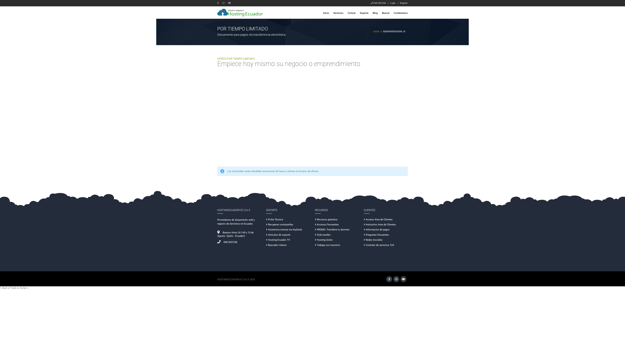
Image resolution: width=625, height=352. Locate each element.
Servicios (338, 13)
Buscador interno (277, 245)
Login (392, 3)
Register (404, 3)
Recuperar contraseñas (280, 224)
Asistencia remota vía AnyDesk (285, 229)
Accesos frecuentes (328, 224)
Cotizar (352, 13)
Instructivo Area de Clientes (381, 224)
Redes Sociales (374, 239)
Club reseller (324, 234)
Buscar (385, 13)
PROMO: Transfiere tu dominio (333, 229)
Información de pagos (377, 229)
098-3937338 (380, 3)
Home (376, 31)
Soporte (364, 13)
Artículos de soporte (279, 234)
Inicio (326, 13)
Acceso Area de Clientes (379, 219)
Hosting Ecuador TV (279, 239)
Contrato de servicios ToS (380, 245)
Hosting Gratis (325, 239)
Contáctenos (401, 13)
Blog (375, 13)
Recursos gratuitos (327, 219)
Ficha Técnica (275, 219)
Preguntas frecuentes (377, 234)
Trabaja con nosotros (328, 245)
